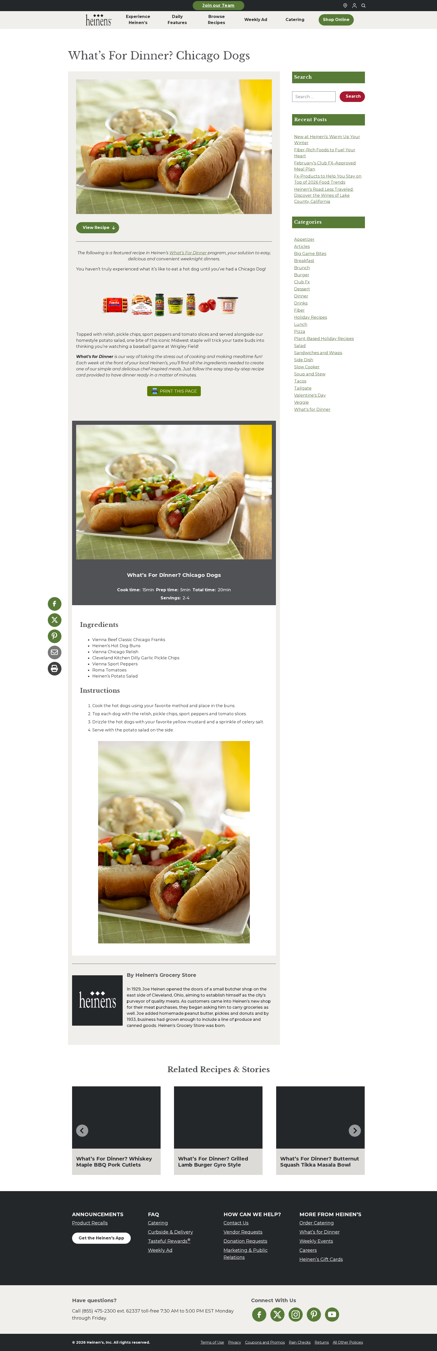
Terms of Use (212, 1342)
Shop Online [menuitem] (336, 19)
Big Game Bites (310, 253)
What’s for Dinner (319, 1232)
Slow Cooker (307, 366)
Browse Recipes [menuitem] (216, 19)
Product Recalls (90, 1223)
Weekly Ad (160, 1250)
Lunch (300, 324)
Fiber (299, 310)
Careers (308, 1250)
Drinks (301, 303)
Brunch (302, 267)
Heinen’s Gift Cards (321, 1259)
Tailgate (303, 388)
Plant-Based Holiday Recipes (324, 338)
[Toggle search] (363, 5)
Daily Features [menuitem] (177, 19)
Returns (322, 1342)
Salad (300, 345)
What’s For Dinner (188, 252)
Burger (301, 274)
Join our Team (218, 5)
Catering (158, 1223)
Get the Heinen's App (101, 1238)
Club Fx (302, 281)
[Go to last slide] (82, 1131)
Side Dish (303, 359)
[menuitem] (98, 19)
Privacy (234, 1342)
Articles (302, 246)
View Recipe (96, 227)
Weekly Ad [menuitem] (255, 19)
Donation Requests (245, 1241)
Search (353, 96)
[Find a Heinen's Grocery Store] (345, 5)
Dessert (302, 288)
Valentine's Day (310, 395)
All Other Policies (348, 1342)
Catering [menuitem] (295, 19)
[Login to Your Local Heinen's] (354, 5)
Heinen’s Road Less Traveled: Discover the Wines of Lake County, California (324, 195)
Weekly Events (316, 1241)
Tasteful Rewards (169, 1241)
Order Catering (316, 1223)
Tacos (300, 381)
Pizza (299, 331)
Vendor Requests (243, 1232)
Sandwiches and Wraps (318, 352)
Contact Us (236, 1223)
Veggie (301, 402)
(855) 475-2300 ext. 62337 (111, 1311)
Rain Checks (300, 1342)
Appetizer (304, 239)
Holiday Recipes (310, 317)
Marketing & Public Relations (246, 1253)
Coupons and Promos (265, 1342)
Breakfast (304, 260)
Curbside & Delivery (170, 1232)
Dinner (301, 296)
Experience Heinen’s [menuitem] (138, 19)
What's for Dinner (312, 409)
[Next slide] (355, 1131)
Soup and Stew (309, 373)
